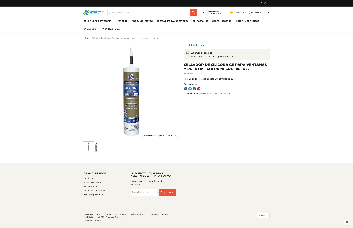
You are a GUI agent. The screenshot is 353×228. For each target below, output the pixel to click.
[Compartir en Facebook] (185, 88)
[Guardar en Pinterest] (198, 88)
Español (264, 3)
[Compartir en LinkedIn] (194, 88)
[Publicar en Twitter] (190, 88)
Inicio (86, 38)
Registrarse (167, 192)
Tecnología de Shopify (92, 220)
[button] (237, 12)
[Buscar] (193, 12)
